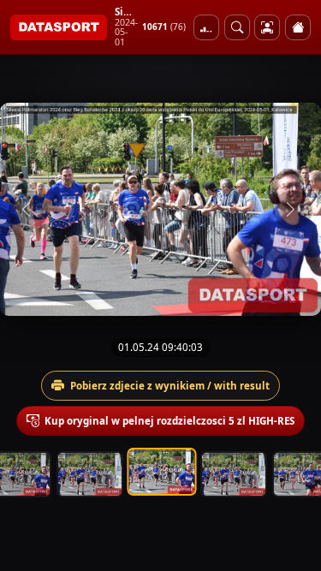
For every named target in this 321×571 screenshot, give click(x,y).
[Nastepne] (292, 209)
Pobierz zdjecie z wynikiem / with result (170, 385)
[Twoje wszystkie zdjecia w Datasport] (267, 27)
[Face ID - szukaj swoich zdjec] (237, 27)
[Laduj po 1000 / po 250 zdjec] (206, 27)
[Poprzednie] (28, 209)
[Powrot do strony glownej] (298, 27)
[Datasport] (58, 27)
